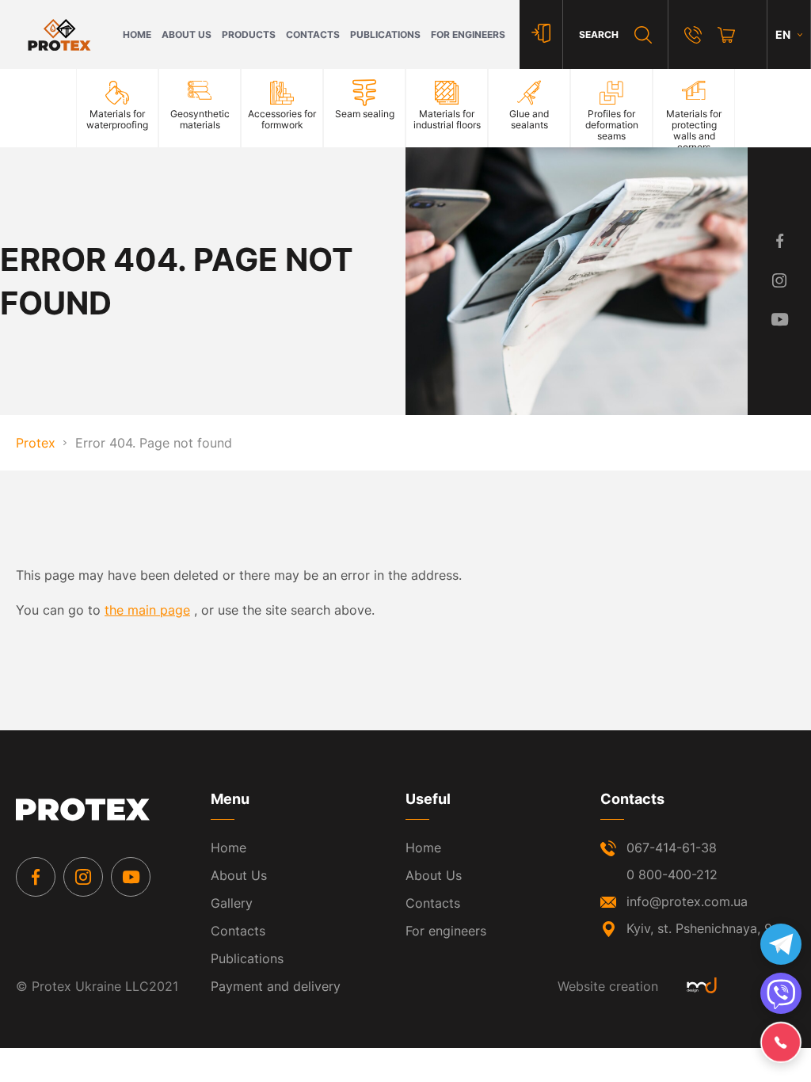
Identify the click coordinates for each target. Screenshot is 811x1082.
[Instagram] (83, 877)
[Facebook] (35, 877)
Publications (385, 34)
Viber (780, 993)
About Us (186, 34)
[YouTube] (130, 877)
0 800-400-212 (672, 874)
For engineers (468, 34)
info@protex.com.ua (687, 901)
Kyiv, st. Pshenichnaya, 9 (699, 928)
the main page (147, 610)
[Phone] (693, 35)
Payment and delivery (276, 986)
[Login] (540, 34)
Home (137, 34)
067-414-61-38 (671, 847)
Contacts (313, 34)
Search (599, 34)
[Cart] (726, 35)
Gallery (232, 903)
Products (249, 34)
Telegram (780, 944)
